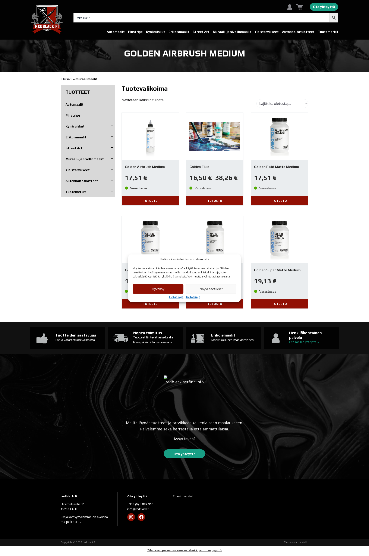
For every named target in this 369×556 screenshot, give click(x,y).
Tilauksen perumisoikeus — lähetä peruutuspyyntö (184, 550)
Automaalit (116, 32)
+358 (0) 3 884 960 (140, 504)
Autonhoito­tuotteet (298, 32)
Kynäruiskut (155, 32)
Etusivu (66, 79)
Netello (304, 542)
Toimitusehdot (183, 496)
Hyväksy (158, 289)
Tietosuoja (176, 297)
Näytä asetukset (211, 289)
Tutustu (150, 200)
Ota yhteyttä (324, 7)
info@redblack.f (138, 509)
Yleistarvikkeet (267, 32)
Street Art (201, 32)
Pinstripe (135, 32)
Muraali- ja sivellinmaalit (232, 32)
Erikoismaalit (178, 32)
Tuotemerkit (328, 32)
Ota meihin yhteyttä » (304, 342)
